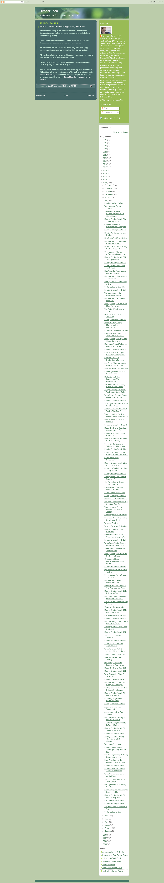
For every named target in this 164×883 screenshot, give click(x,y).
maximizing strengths (48, 74)
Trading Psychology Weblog (112, 871)
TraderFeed (49, 11)
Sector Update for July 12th (114, 654)
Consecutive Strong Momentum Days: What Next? (114, 561)
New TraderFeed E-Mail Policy (115, 238)
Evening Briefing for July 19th (115, 496)
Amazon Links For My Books (113, 852)
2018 (105, 164)
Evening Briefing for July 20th (115, 474)
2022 (105, 152)
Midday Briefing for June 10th (115, 668)
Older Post (91, 95)
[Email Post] (91, 86)
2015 (105, 173)
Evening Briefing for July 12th (115, 641)
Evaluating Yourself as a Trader (116, 330)
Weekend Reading (111, 523)
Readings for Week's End (113, 203)
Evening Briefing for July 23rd (115, 400)
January (108, 831)
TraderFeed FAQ (108, 865)
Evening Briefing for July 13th (115, 618)
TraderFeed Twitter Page (111, 861)
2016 (105, 170)
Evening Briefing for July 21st (115, 449)
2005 (105, 844)
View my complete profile (112, 100)
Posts (105, 108)
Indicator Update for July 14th (115, 615)
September (109, 194)
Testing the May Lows (112, 744)
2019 (105, 161)
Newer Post (40, 95)
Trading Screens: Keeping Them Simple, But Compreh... (114, 739)
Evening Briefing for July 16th (115, 540)
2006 (105, 841)
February (108, 828)
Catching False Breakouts (114, 607)
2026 (105, 140)
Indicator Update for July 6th (114, 800)
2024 (105, 146)
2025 (105, 143)
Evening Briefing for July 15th (115, 567)
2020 (105, 158)
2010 (105, 179)
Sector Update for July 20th (114, 493)
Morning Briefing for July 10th (115, 671)
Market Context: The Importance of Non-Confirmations (112, 379)
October (108, 191)
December (109, 185)
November (109, 188)
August (108, 197)
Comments (107, 112)
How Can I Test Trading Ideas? (115, 499)
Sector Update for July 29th (114, 287)
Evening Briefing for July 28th (115, 290)
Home (66, 95)
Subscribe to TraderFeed (111, 858)
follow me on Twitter (120, 132)
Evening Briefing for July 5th (114, 804)
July (107, 200)
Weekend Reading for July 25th (116, 368)
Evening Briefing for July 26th (115, 349)
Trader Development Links (112, 868)
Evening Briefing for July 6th (114, 766)
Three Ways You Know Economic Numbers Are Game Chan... (114, 214)
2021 (105, 155)
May (107, 819)
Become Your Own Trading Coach (114, 855)
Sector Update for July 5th (114, 812)
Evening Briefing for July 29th (115, 263)
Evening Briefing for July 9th (114, 679)
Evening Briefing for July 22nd (115, 425)
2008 (105, 835)
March (107, 825)
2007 (105, 838)
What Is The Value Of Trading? (115, 526)
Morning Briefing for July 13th (115, 632)
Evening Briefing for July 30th (115, 230)
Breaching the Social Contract (115, 515)
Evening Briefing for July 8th (114, 704)
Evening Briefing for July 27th (115, 320)
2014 (105, 176)
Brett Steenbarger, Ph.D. (112, 36)
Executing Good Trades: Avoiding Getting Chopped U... (115, 749)
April (107, 822)
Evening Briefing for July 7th (114, 733)
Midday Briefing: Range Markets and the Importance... (113, 325)
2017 (105, 167)
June (107, 816)
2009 (105, 182)
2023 (105, 149)
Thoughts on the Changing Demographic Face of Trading (114, 509)
